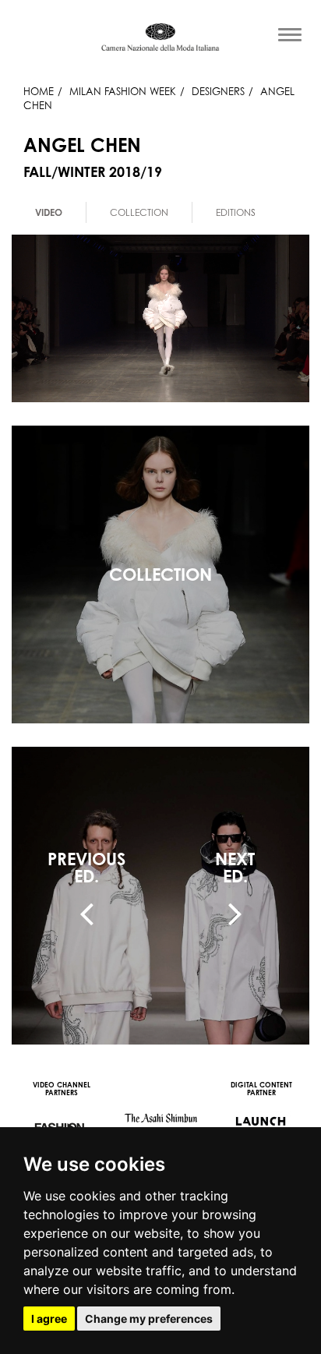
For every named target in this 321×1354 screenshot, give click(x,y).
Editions (236, 212)
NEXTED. (235, 867)
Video (48, 212)
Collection (139, 212)
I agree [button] (49, 1318)
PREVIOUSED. (86, 867)
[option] (49, 212)
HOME (38, 91)
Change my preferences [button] (149, 1318)
